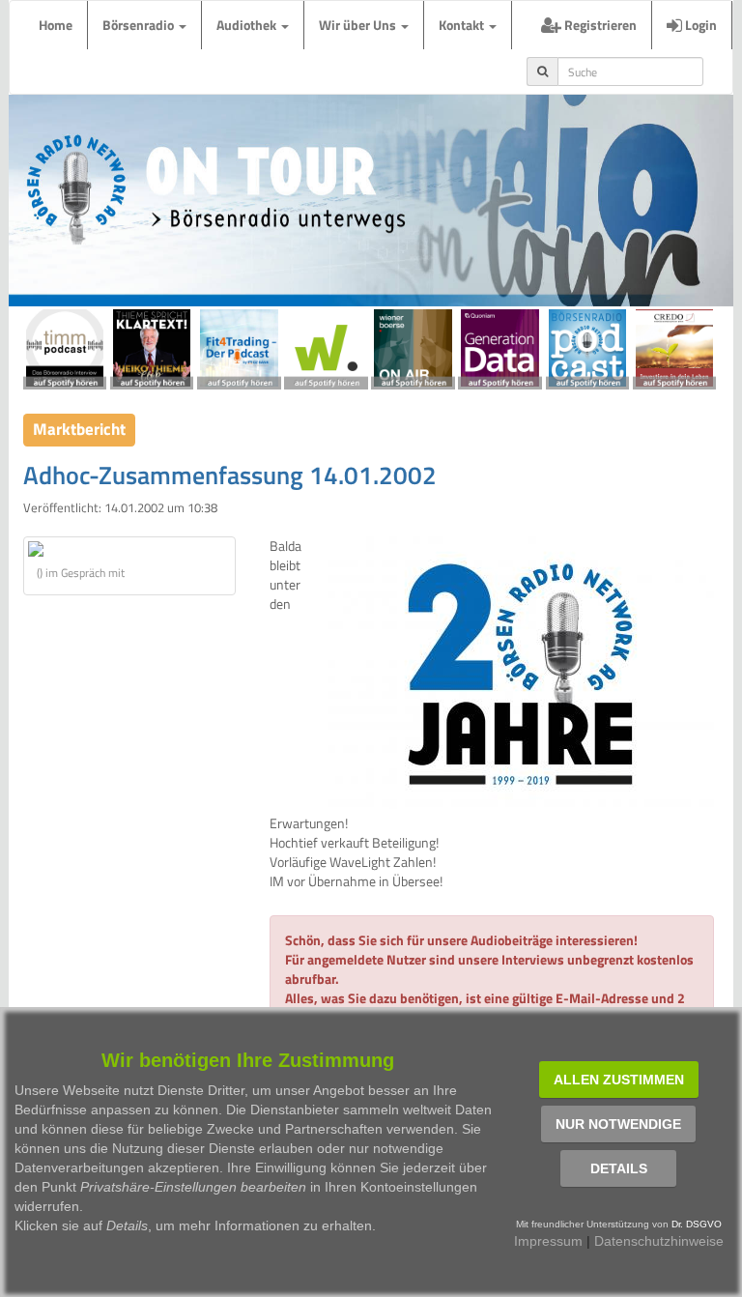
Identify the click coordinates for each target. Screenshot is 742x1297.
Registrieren (599, 24)
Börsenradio (139, 24)
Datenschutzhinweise (659, 1241)
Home (55, 24)
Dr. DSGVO (696, 1224)
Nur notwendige (618, 1124)
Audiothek (247, 24)
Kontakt (463, 24)
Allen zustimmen (619, 1079)
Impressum (548, 1241)
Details (618, 1168)
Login (699, 24)
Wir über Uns (359, 24)
